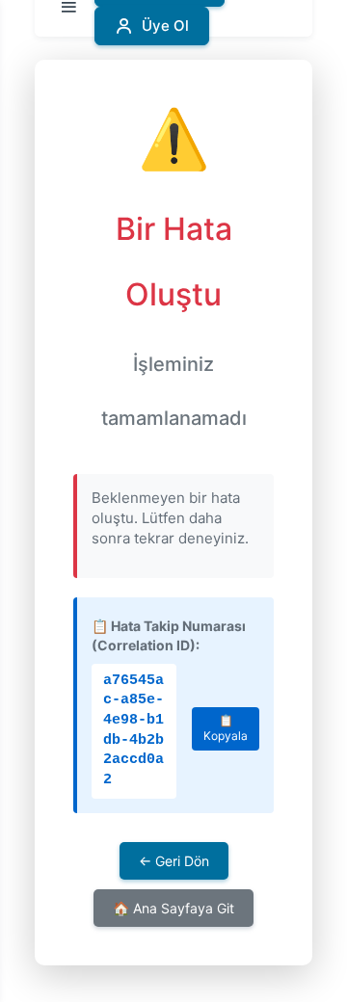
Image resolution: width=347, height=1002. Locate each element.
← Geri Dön (174, 861)
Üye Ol (165, 25)
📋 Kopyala (225, 728)
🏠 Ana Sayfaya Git (173, 908)
